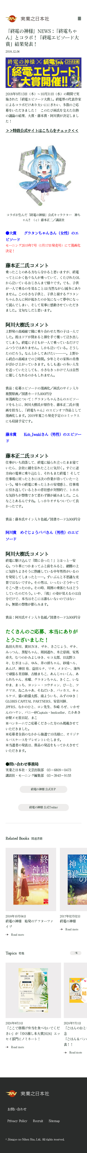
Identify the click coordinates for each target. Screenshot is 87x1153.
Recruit (38, 1120)
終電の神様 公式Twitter (43, 807)
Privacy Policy (17, 1120)
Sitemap (54, 1120)
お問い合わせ (16, 1109)
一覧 (75, 953)
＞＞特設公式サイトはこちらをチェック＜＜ (42, 130)
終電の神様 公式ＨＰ (43, 789)
